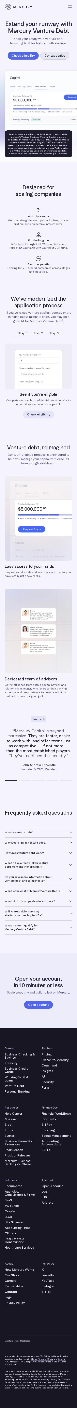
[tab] (22, 333)
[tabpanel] (38, 383)
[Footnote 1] (62, 321)
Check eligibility (38, 414)
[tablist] (38, 333)
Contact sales (54, 55)
